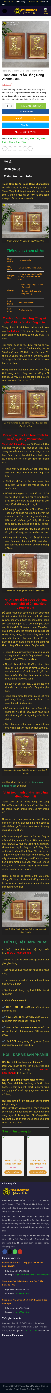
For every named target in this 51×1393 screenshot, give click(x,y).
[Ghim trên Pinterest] (25, 148)
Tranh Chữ (34, 138)
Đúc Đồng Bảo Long (36, 1389)
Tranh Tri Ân (37, 71)
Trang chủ (6, 71)
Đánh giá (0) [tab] (12, 168)
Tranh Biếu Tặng (21, 71)
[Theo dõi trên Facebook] (4, 1251)
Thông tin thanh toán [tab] (18, 176)
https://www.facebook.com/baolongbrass (33, 1274)
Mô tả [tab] (7, 161)
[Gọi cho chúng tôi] (15, 1251)
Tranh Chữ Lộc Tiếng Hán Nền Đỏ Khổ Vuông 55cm (13, 1162)
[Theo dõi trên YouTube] (20, 1251)
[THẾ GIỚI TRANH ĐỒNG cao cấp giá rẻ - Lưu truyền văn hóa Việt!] (25, 11)
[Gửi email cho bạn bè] (20, 148)
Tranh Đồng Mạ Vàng (29, 1386)
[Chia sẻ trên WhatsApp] (4, 148)
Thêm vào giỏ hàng (31, 106)
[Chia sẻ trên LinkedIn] (30, 148)
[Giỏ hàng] (46, 11)
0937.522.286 (10, 1)
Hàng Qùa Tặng (22, 1293)
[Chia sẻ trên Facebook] (10, 148)
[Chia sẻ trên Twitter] (15, 148)
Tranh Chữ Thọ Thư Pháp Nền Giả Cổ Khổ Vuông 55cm (37, 1162)
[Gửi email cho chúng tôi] (10, 1251)
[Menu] (4, 11)
